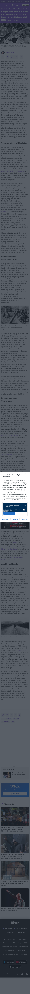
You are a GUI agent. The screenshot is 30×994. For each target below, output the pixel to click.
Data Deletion (5, 519)
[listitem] (14, 506)
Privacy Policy (24, 519)
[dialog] (15, 497)
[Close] (26, 475)
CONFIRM (9, 513)
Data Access (15, 519)
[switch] (24, 509)
